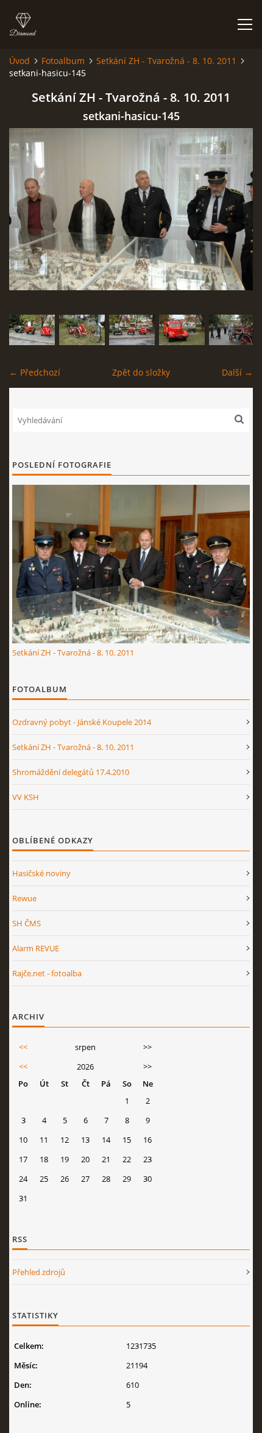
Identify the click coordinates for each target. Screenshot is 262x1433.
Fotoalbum (63, 60)
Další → (237, 372)
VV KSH (25, 797)
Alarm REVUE (35, 948)
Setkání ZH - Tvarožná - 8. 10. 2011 (166, 60)
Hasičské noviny (41, 873)
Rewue (24, 898)
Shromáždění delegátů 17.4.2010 (70, 772)
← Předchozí (34, 372)
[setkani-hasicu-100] (132, 330)
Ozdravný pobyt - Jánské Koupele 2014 (81, 721)
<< (23, 1047)
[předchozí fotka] (29, 209)
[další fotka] (233, 209)
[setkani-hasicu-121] (232, 330)
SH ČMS (26, 923)
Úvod (19, 60)
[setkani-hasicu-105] (182, 330)
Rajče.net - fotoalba (47, 973)
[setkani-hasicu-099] (32, 330)
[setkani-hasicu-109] (82, 330)
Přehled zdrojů (38, 1272)
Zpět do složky (141, 372)
